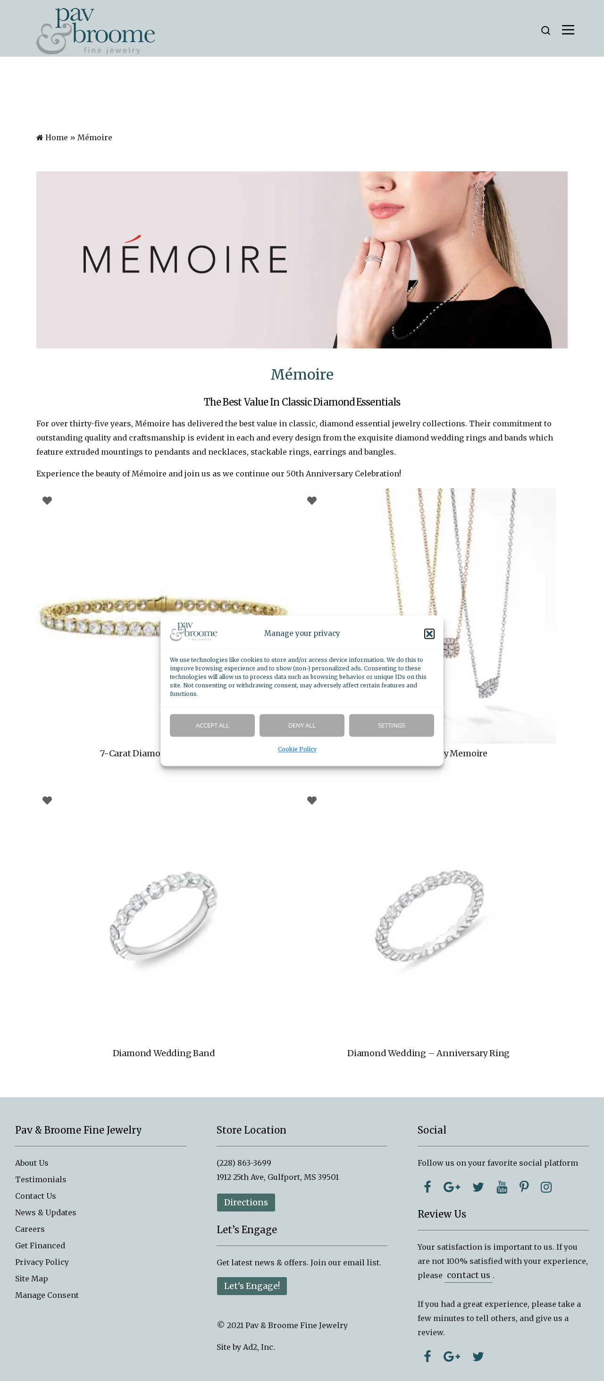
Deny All (302, 725)
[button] (429, 633)
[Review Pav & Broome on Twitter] (478, 1356)
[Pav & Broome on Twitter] (478, 1187)
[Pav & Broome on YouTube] (501, 1187)
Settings (391, 725)
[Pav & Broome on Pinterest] (524, 1187)
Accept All (212, 725)
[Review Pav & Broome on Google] (451, 1356)
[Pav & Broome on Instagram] (546, 1187)
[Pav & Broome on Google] (451, 1187)
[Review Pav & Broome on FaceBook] (427, 1356)
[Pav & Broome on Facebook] (427, 1187)
